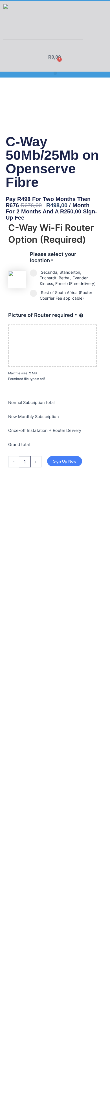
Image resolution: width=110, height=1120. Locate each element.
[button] (55, 73)
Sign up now (64, 461)
